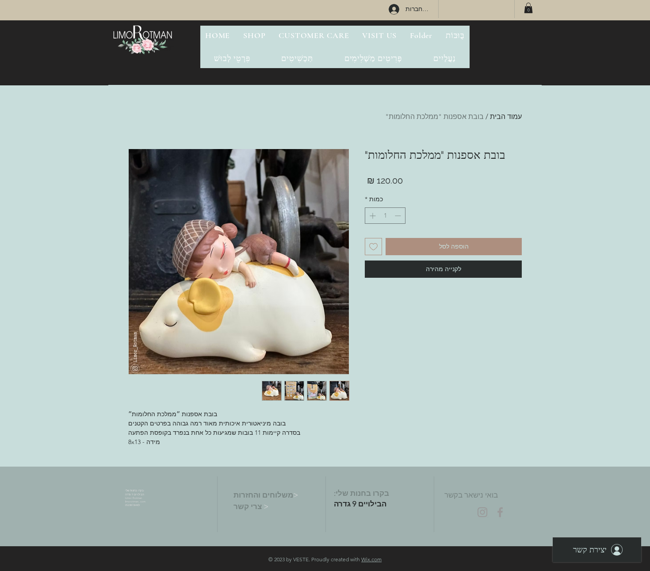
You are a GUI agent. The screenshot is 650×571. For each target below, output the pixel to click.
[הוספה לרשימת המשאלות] (373, 246)
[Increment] (371, 215)
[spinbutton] (385, 215)
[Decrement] (398, 215)
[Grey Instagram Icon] (482, 512)
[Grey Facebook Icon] (500, 512)
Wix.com (371, 559)
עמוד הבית (506, 116)
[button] (528, 8)
